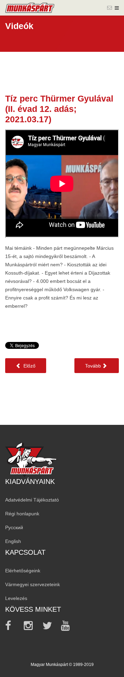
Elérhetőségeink (22, 570)
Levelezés (16, 598)
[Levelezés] (109, 7)
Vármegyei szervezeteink (32, 584)
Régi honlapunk (22, 513)
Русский (14, 527)
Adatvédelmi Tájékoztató (32, 500)
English (13, 541)
